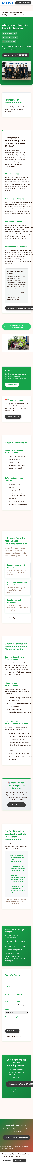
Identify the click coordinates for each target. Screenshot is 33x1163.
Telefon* (8, 986)
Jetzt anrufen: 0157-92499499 (15, 55)
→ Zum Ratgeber (16, 805)
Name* (7, 979)
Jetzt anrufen (12, 385)
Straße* (7, 994)
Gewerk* (8, 1009)
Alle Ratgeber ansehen (16, 618)
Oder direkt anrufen (14, 1036)
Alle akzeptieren (19, 1160)
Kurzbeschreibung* (11, 1017)
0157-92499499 (24, 2)
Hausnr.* (20, 994)
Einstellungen (7, 1160)
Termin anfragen (13, 417)
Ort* (18, 1001)
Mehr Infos (18, 1156)
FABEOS (7, 2)
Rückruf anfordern (12, 1031)
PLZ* (6, 1001)
